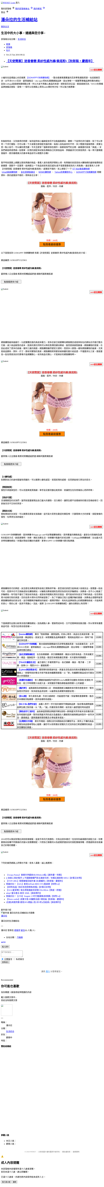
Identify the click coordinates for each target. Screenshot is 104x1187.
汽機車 (20, 937)
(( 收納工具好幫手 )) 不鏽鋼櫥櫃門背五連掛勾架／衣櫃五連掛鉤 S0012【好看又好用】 (44, 878)
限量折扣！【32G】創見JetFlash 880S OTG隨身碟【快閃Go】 (33, 884)
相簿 (8, 44)
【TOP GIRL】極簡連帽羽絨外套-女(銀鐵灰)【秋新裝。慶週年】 (35, 881)
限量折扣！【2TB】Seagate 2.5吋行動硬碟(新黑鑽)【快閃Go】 (33, 896)
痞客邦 (17, 930)
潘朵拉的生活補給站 (19, 19)
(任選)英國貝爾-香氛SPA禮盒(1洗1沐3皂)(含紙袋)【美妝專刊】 (34, 902)
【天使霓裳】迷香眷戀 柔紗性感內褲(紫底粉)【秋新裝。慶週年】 (50, 61)
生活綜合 (22, 39)
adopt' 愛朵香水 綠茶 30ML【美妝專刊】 (24, 893)
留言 (23, 930)
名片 (8, 50)
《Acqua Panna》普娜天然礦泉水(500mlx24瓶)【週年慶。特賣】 (34, 875)
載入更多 (5, 947)
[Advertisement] (52, 117)
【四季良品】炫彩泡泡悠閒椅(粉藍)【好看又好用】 (29, 887)
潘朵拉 (4, 916)
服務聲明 (76, 1152)
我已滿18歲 (6, 1182)
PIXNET (33, 1152)
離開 (14, 1182)
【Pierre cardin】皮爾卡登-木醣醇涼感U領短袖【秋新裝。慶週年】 (35, 899)
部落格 (9, 47)
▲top (3, 942)
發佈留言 (5, 962)
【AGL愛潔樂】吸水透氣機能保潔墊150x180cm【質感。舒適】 (34, 890)
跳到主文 (5, 27)
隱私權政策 (66, 1152)
